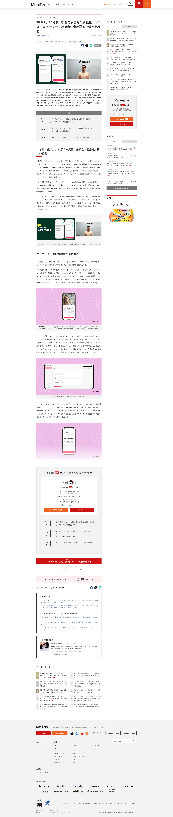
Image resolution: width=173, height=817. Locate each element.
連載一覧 (56, 759)
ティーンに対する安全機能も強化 (60, 131)
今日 (114, 27)
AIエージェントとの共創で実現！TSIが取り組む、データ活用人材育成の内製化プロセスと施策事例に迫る (87, 698)
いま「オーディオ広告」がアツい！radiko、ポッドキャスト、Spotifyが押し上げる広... (68, 627)
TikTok (80, 42)
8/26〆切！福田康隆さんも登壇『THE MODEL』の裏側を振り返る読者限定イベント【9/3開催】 (121, 149)
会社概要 (101, 803)
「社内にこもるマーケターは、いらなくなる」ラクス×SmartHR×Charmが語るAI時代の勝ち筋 (53, 684)
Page (42, 130)
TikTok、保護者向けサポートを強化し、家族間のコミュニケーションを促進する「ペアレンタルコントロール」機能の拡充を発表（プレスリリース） (69, 606)
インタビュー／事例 (42, 42)
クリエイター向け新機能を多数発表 (61, 122)
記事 (57, 4)
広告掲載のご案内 (113, 733)
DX (55, 745)
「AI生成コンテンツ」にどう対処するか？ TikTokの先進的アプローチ (72, 128)
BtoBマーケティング (59, 753)
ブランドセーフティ (60, 42)
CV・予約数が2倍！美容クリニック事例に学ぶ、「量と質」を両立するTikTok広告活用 (87, 675)
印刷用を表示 (43, 588)
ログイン (83, 510)
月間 (129, 27)
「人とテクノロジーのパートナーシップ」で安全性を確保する (70, 137)
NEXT (80, 570)
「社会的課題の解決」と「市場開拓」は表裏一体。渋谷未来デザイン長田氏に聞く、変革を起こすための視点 (122, 172)
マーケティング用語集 (42, 772)
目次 (69, 113)
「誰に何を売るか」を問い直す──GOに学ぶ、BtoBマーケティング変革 (87, 691)
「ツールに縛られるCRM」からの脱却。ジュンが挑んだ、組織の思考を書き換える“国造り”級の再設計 (53, 698)
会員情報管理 (87, 803)
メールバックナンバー (70, 505)
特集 (63, 4)
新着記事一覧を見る (121, 188)
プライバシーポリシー (124, 803)
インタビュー (76, 745)
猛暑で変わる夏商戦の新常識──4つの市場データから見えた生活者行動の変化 (53, 691)
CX (55, 748)
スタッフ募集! (77, 803)
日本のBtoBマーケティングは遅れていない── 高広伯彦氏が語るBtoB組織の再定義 (87, 706)
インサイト (57, 751)
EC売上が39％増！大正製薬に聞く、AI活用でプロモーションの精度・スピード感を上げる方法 (121, 164)
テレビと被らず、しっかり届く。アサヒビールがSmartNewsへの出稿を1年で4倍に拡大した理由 (87, 684)
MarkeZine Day (95, 745)
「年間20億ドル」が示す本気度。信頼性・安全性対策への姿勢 (70, 119)
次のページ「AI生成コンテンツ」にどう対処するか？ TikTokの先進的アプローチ (69, 561)
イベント (70, 4)
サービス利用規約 (111, 803)
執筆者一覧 (57, 762)
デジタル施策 (58, 756)
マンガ (74, 748)
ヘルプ (59, 803)
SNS (73, 762)
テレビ (74, 759)
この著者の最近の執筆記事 (59, 654)
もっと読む (43, 629)
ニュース (50, 4)
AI (51, 42)
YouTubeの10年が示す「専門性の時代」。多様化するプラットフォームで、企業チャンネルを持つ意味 (53, 675)
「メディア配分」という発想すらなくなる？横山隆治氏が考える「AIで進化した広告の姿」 (122, 182)
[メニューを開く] (26, 4)
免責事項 (95, 803)
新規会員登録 (56, 510)
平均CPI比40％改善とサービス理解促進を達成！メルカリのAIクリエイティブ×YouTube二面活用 (53, 707)
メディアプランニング (78, 756)
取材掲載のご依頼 (129, 733)
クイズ (74, 751)
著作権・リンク (67, 803)
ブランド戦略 (72, 42)
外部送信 (134, 803)
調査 (73, 753)
